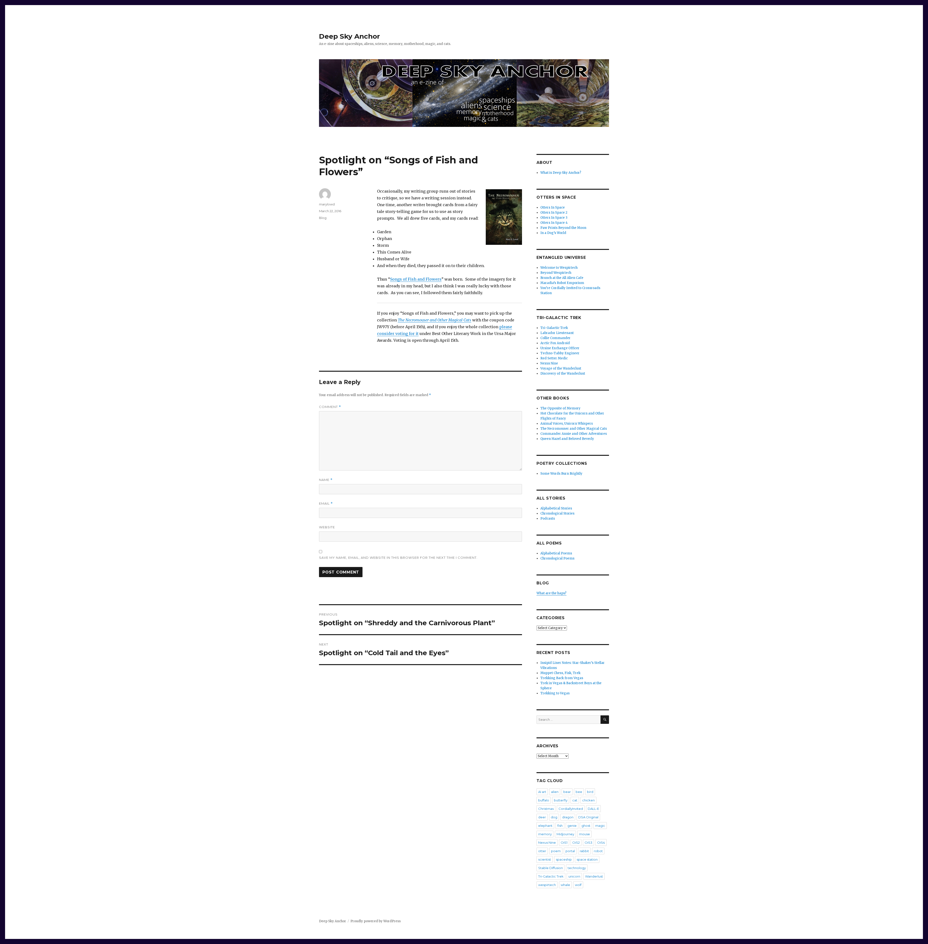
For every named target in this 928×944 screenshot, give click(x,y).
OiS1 (564, 842)
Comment (330, 407)
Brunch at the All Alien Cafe (561, 278)
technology (577, 868)
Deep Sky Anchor (349, 36)
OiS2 (576, 842)
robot (598, 851)
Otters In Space (552, 207)
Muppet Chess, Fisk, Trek (560, 673)
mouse (584, 834)
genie (572, 826)
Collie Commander (555, 338)
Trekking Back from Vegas (561, 678)
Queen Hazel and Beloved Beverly (567, 439)
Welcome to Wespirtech (559, 268)
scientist (544, 859)
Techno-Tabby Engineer (560, 353)
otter (542, 851)
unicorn (574, 876)
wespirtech (547, 885)
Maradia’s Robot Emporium (562, 283)
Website (327, 527)
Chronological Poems (557, 558)
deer (542, 817)
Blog (322, 218)
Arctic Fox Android (555, 343)
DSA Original (588, 817)
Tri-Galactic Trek (554, 328)
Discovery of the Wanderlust (562, 373)
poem (556, 851)
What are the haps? (551, 593)
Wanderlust (594, 876)
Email (326, 503)
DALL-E (593, 809)
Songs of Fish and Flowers (416, 279)
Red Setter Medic (554, 358)
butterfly (560, 800)
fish (560, 826)
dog (554, 817)
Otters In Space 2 (553, 213)
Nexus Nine (549, 363)
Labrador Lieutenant (557, 333)
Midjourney (565, 834)
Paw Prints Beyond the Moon (563, 228)
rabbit (584, 851)
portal (570, 851)
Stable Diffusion (550, 868)
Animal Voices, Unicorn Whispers (566, 423)
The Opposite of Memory (560, 408)
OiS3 (588, 842)
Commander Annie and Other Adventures (573, 434)
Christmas (546, 809)
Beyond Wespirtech (555, 273)
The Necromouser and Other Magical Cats (434, 320)
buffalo (543, 800)
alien (554, 792)
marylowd (327, 204)
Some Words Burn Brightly (561, 474)
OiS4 (601, 842)
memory (545, 834)
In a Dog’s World (553, 233)
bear (567, 792)
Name (326, 480)
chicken (588, 800)
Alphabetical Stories (556, 508)
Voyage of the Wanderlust (560, 368)
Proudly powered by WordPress (375, 921)
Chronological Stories (557, 513)
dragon (567, 817)
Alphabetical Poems (556, 553)
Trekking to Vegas (555, 693)
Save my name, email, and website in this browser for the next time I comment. (398, 557)
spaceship (564, 859)
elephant (545, 826)
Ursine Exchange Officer (560, 348)
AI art (542, 792)
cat (574, 800)
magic (600, 826)
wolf (578, 885)
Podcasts (547, 518)
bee (579, 792)
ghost (585, 826)
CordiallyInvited (570, 809)
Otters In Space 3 (553, 218)
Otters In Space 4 (554, 223)
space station (587, 859)
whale (565, 885)
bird (590, 792)
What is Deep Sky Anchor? (560, 173)
